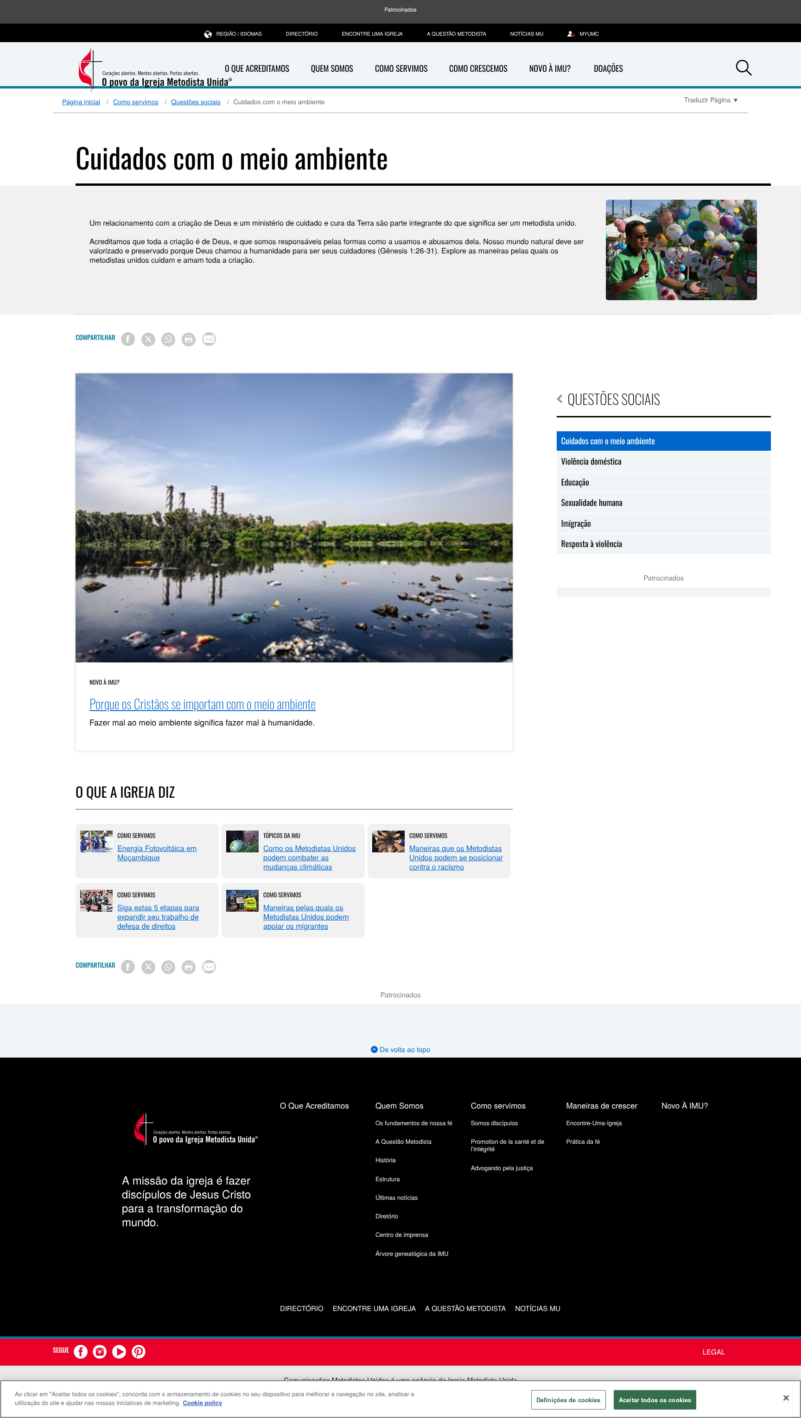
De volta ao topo (404, 1049)
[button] (744, 69)
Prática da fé (583, 1141)
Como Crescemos (478, 69)
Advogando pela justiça (502, 1167)
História (385, 1159)
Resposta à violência (592, 544)
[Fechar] (786, 1397)
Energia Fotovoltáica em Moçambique (157, 853)
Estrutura (387, 1178)
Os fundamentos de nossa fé (413, 1122)
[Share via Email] (209, 339)
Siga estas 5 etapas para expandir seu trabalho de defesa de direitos (158, 916)
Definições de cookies (568, 1399)
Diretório (386, 1215)
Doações (608, 69)
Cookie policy (202, 1402)
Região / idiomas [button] (239, 34)
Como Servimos (401, 69)
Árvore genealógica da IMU (412, 1253)
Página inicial (81, 101)
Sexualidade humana (592, 503)
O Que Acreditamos (257, 69)
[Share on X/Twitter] (148, 340)
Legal (714, 1352)
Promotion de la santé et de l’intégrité (507, 1145)
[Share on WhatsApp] (168, 340)
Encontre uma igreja (372, 34)
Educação (575, 482)
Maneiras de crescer (601, 1105)
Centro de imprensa (401, 1234)
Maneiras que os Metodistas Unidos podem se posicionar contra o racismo (456, 857)
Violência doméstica (591, 461)
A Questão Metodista (456, 34)
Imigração (576, 523)
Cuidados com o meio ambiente (608, 441)
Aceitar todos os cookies (655, 1399)
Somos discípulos (494, 1122)
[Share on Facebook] (128, 339)
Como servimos (136, 101)
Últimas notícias (396, 1197)
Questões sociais (195, 101)
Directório (302, 34)
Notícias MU (527, 34)
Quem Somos (332, 69)
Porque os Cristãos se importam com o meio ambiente (202, 703)
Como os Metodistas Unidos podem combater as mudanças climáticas (309, 857)
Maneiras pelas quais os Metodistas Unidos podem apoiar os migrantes (306, 916)
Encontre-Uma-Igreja (594, 1122)
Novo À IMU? (550, 69)
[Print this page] (189, 340)
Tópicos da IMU (281, 835)
